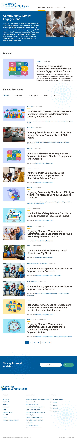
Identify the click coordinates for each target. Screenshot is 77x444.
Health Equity (57, 275)
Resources (50, 7)
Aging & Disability (31, 402)
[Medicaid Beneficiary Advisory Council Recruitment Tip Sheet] (14, 252)
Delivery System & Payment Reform (63, 202)
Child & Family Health (40, 142)
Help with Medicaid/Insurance (10, 420)
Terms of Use (62, 437)
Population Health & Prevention (35, 204)
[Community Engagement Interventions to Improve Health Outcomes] (14, 270)
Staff (4, 410)
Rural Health (29, 423)
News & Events (7, 415)
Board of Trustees (7, 412)
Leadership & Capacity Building (61, 121)
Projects (58, 7)
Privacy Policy (71, 437)
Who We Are (6, 399)
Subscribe (68, 365)
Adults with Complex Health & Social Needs (46, 293)
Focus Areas (41, 7)
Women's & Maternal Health (33, 428)
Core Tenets (6, 407)
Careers (5, 417)
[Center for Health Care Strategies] (16, 389)
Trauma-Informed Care (32, 425)
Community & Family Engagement (44, 121)
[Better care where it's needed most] (14, 5)
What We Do (6, 402)
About (64, 7)
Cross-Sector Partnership (33, 410)
